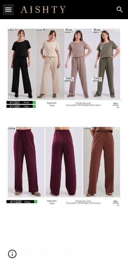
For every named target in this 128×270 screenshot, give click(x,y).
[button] (8, 9)
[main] (64, 242)
